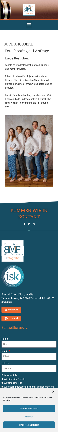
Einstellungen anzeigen (29, 425)
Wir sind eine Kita (13, 383)
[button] (53, 391)
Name (4, 338)
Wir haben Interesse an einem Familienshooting (29, 386)
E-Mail (5, 351)
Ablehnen (29, 416)
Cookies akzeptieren (29, 408)
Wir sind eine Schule (14, 379)
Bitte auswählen (10, 375)
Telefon (5, 363)
